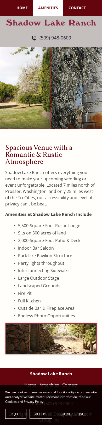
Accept (41, 414)
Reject (16, 414)
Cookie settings (73, 414)
